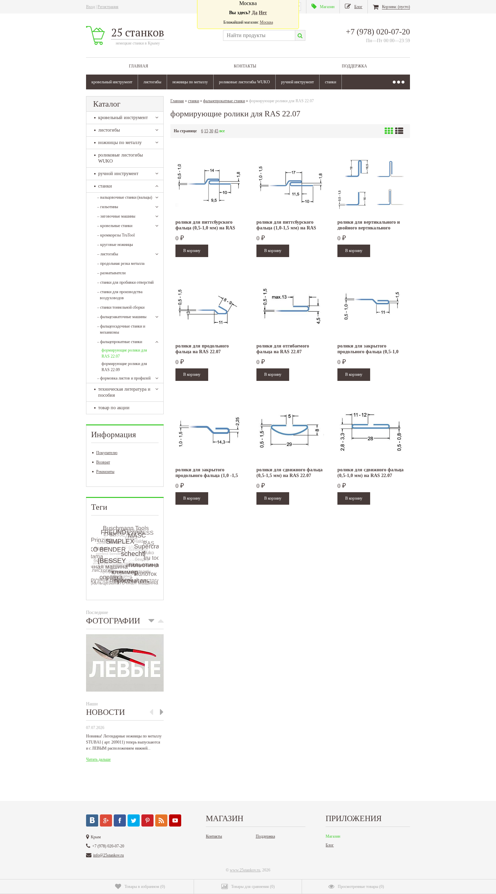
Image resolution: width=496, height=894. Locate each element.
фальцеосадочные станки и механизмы (121, 329)
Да (254, 12)
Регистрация (108, 6)
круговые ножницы (115, 244)
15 (206, 131)
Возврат (103, 462)
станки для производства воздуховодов (119, 294)
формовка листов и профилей (123, 378)
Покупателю (106, 452)
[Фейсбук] (120, 820)
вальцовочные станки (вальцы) (124, 197)
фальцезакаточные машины (121, 316)
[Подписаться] (161, 820)
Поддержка (354, 66)
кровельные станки (114, 225)
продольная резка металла (120, 263)
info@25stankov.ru (108, 855)
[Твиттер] (134, 820)
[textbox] (259, 35)
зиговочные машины (116, 216)
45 (216, 131)
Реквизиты (105, 471)
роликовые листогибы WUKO (244, 82)
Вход (90, 6)
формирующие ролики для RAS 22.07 (124, 353)
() (145, 886)
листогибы (152, 82)
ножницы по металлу (190, 82)
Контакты (245, 66)
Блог (330, 845)
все (222, 131)
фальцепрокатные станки (119, 341)
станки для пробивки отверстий (125, 282)
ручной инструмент (297, 82)
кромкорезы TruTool (116, 235)
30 (211, 131)
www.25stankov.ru (245, 870)
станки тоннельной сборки (120, 307)
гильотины (107, 206)
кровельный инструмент (111, 82)
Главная (138, 66)
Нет (263, 12)
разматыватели (111, 273)
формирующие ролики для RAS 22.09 (124, 366)
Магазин (333, 836)
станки (330, 82)
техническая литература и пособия (124, 392)
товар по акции (114, 407)
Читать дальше (98, 759)
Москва (266, 22)
